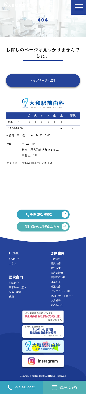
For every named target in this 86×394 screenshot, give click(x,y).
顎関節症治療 (58, 277)
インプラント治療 (60, 291)
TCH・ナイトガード (62, 295)
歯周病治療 (57, 272)
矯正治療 (56, 286)
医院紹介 (14, 282)
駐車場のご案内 (17, 287)
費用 (11, 296)
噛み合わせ (57, 305)
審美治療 (56, 263)
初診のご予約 (68, 387)
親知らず (56, 268)
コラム (12, 263)
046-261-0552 (25, 387)
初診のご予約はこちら (45, 226)
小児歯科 (56, 300)
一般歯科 (56, 258)
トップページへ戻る (43, 80)
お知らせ (14, 258)
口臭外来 (56, 282)
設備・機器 (15, 292)
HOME (14, 253)
